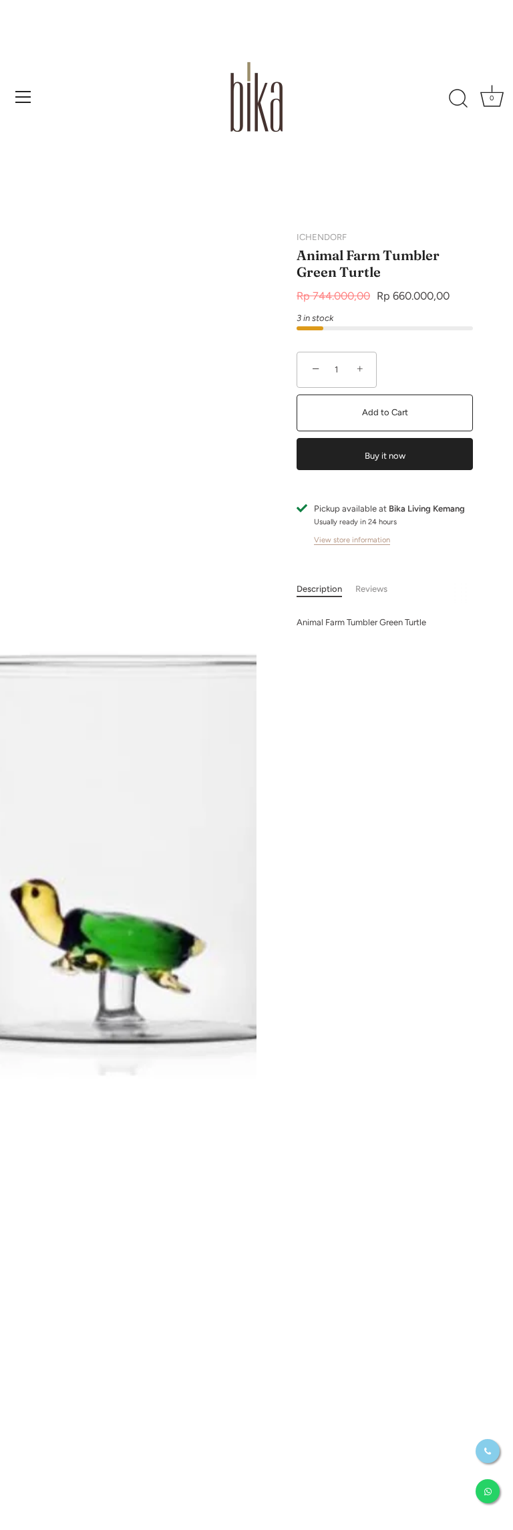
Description (319, 589)
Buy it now (385, 456)
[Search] (458, 99)
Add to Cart (385, 412)
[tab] (326, 589)
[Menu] (23, 97)
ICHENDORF (322, 237)
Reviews (371, 589)
